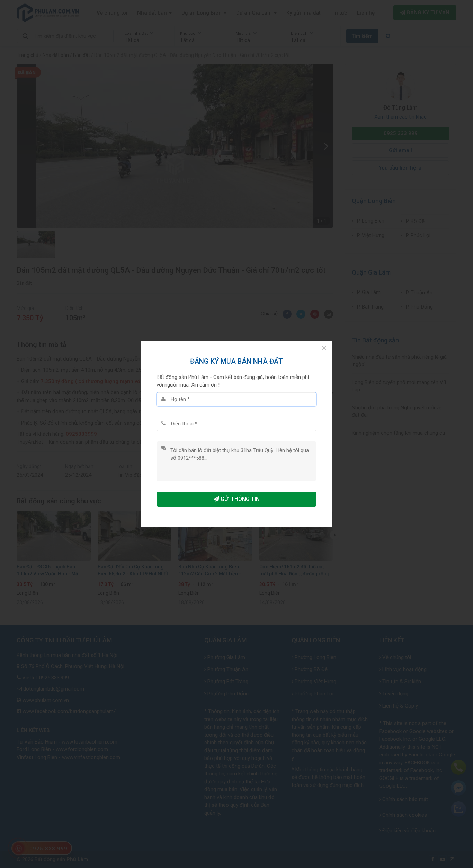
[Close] (324, 348)
